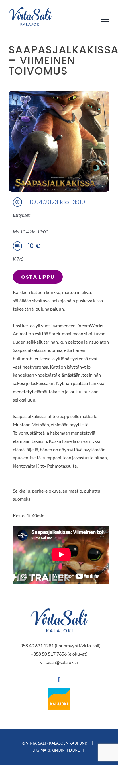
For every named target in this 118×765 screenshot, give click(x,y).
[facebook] (59, 679)
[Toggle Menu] (105, 19)
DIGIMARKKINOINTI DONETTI (59, 750)
